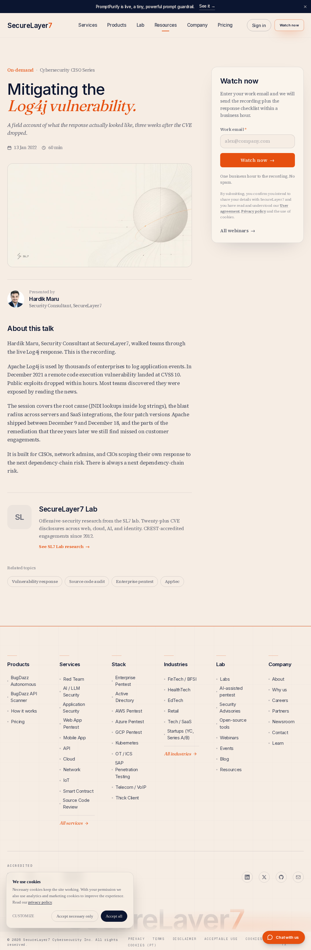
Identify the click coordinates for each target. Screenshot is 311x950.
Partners (280, 711)
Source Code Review (76, 804)
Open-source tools (233, 723)
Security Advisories (230, 708)
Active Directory (124, 697)
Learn (277, 743)
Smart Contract (78, 791)
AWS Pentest (128, 711)
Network (71, 769)
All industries (177, 754)
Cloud (69, 759)
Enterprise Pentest (125, 681)
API (66, 748)
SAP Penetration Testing (126, 769)
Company (197, 25)
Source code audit (86, 581)
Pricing (225, 25)
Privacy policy (253, 211)
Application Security (74, 708)
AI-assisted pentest (231, 692)
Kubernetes (126, 743)
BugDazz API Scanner (24, 697)
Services (87, 25)
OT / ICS (123, 754)
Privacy (136, 939)
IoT (66, 780)
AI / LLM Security (71, 692)
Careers (280, 700)
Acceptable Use (221, 939)
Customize (23, 916)
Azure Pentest (129, 721)
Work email (233, 129)
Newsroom (283, 721)
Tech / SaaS (179, 721)
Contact (280, 732)
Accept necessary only (74, 916)
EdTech (175, 700)
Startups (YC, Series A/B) (180, 734)
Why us (279, 690)
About (278, 679)
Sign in (259, 25)
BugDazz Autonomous (23, 681)
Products (116, 25)
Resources (166, 25)
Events (227, 748)
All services (71, 823)
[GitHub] (281, 877)
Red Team (73, 679)
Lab (140, 25)
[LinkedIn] (247, 877)
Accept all (114, 916)
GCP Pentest (128, 732)
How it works (24, 711)
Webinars (229, 738)
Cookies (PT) (142, 945)
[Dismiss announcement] (305, 7)
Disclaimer (185, 939)
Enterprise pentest (134, 581)
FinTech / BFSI (182, 679)
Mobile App (74, 738)
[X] (264, 877)
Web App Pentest (72, 723)
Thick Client (127, 798)
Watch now (289, 25)
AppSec (172, 581)
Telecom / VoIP (130, 787)
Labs (225, 679)
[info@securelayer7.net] (298, 877)
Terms (159, 939)
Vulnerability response (35, 581)
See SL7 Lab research (64, 546)
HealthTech (179, 690)
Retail (173, 711)
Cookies (254, 939)
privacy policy (40, 902)
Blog (224, 759)
